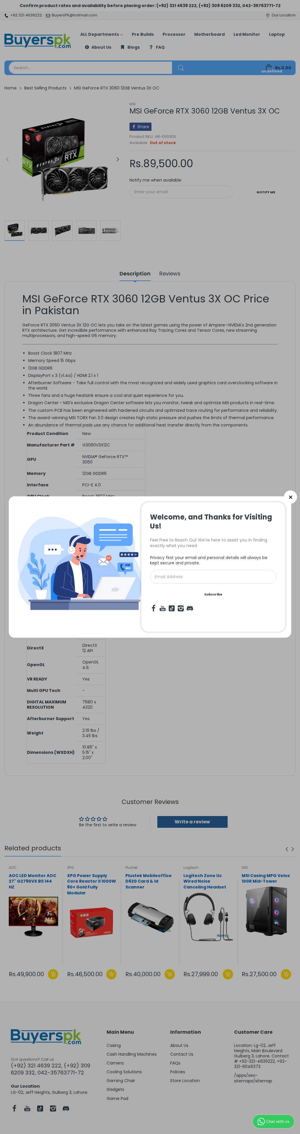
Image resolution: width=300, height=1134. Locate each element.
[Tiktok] (171, 608)
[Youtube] (162, 608)
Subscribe (213, 594)
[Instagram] (180, 608)
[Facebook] (153, 608)
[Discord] (189, 608)
